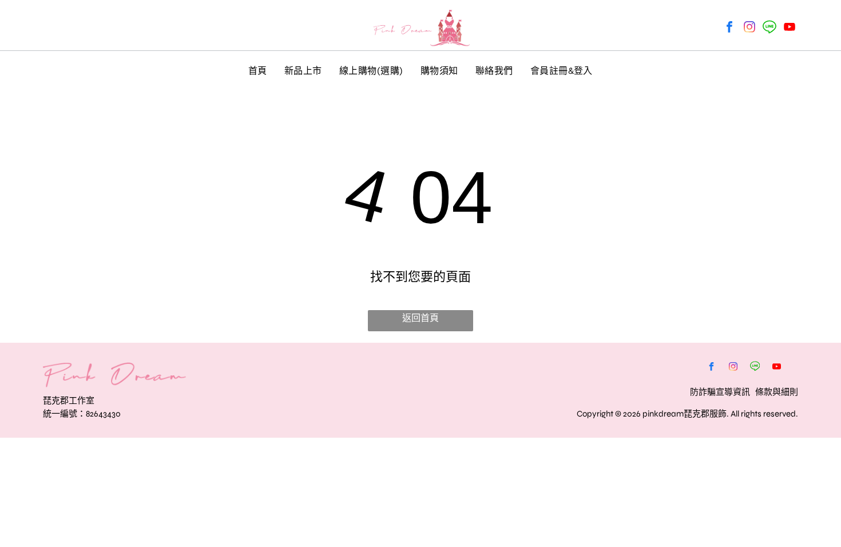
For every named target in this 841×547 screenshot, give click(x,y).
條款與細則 (776, 392)
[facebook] (729, 28)
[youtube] (789, 28)
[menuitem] (258, 69)
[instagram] (749, 28)
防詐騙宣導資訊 (720, 392)
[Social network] (769, 28)
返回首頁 (420, 317)
